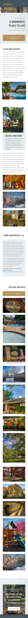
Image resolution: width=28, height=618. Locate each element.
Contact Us (14, 608)
